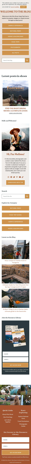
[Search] (27, 60)
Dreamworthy (17, 462)
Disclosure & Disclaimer (18, 460)
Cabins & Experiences (15, 25)
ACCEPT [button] (23, 7)
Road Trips (15, 42)
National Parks (15, 31)
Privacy (28, 460)
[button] (8, 177)
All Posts (15, 52)
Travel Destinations (23, 421)
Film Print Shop (7, 417)
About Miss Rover (7, 414)
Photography (15, 47)
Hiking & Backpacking (15, 36)
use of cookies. (15, 7)
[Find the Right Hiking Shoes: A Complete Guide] (15, 98)
